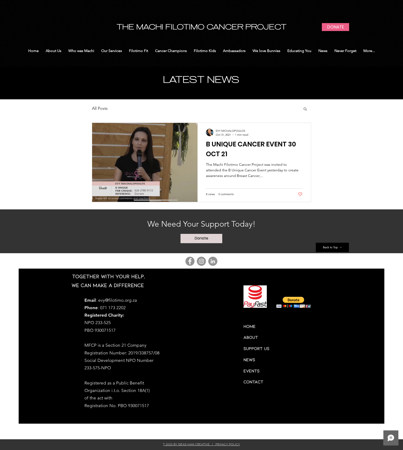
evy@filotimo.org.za (117, 300)
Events (251, 370)
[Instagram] (201, 261)
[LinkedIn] (212, 261)
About (250, 337)
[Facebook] (190, 261)
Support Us (256, 348)
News (249, 359)
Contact (253, 381)
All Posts (100, 108)
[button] (305, 109)
